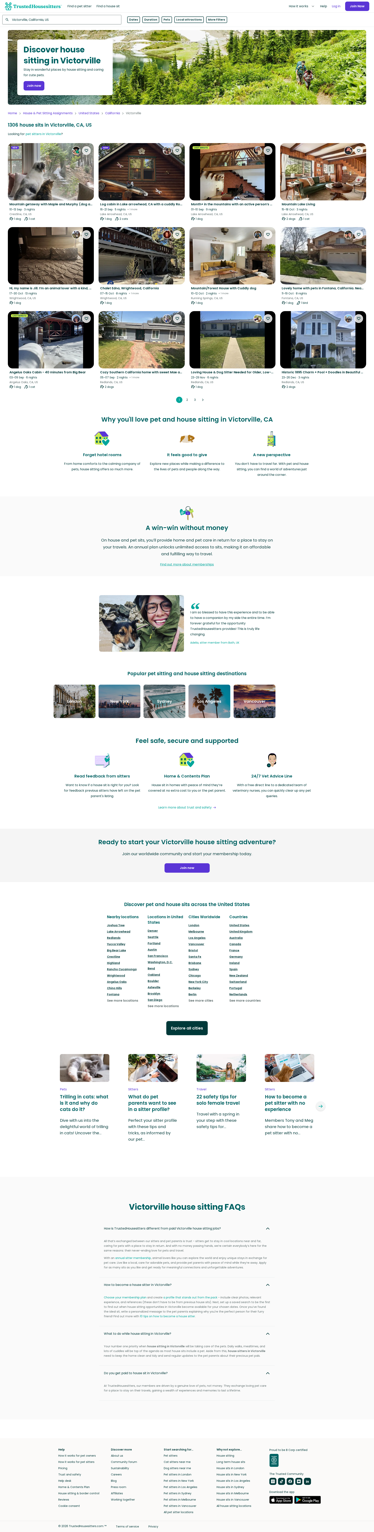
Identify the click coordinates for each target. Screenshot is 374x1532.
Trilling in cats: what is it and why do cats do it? (84, 1103)
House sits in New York (232, 1474)
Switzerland (238, 982)
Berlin (192, 994)
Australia (236, 938)
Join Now (357, 6)
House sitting (225, 1456)
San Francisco (158, 956)
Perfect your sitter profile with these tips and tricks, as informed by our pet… (152, 1130)
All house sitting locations (234, 1506)
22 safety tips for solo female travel (218, 1100)
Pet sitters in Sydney (177, 1493)
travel (201, 1089)
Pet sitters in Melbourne (180, 1500)
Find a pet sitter (79, 6)
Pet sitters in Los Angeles (180, 1487)
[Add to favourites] (86, 150)
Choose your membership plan (125, 1297)
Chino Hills (114, 988)
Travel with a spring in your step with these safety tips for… (218, 1120)
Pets (167, 20)
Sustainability (120, 1468)
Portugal (235, 988)
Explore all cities (187, 1028)
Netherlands (238, 994)
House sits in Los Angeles (233, 1481)
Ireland (234, 963)
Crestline (113, 957)
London (193, 925)
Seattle (153, 937)
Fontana (113, 994)
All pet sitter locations (178, 1512)
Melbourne (196, 932)
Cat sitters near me (177, 1462)
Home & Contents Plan (74, 1487)
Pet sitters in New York (179, 1481)
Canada (235, 944)
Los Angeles (197, 938)
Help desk (64, 1481)
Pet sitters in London (177, 1474)
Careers (116, 1474)
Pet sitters (170, 1456)
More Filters (216, 20)
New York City (198, 982)
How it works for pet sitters (76, 1462)
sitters (133, 1089)
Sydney (193, 969)
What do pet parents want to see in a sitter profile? (152, 1103)
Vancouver (196, 944)
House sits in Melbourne (233, 1493)
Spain (233, 969)
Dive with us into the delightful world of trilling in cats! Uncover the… (84, 1127)
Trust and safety (69, 1474)
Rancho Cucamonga (122, 969)
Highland (113, 963)
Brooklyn (154, 994)
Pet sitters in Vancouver (180, 1506)
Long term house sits (231, 1462)
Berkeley (194, 988)
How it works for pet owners (77, 1456)
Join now (34, 85)
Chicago (194, 975)
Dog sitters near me (177, 1468)
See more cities (200, 1000)
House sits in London (230, 1468)
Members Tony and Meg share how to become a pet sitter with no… (289, 1127)
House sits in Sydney (230, 1487)
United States (89, 113)
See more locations (122, 1000)
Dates (133, 20)
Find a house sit (108, 6)
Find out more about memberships (187, 564)
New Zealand (238, 975)
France (234, 950)
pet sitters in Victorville (43, 134)
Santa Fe (194, 957)
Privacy (153, 1526)
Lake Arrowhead (118, 932)
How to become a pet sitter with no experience (286, 1103)
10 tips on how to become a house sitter (167, 1316)
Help (323, 6)
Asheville (154, 987)
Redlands (114, 938)
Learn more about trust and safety (185, 807)
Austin (152, 950)
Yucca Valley (116, 944)
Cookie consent (69, 1506)
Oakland (154, 975)
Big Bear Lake (116, 950)
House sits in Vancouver (233, 1500)
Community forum (124, 1462)
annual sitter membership (133, 1258)
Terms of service (127, 1526)
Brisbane (194, 963)
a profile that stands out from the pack (190, 1297)
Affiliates (117, 1493)
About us (117, 1456)
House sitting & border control (78, 1493)
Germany (236, 957)
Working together (123, 1500)
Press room (118, 1487)
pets (63, 1089)
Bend (151, 968)
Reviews (63, 1500)
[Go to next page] (203, 400)
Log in (336, 6)
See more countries (245, 1000)
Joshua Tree (116, 925)
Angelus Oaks (117, 982)
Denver (153, 931)
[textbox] (61, 19)
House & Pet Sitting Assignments (48, 113)
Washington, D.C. (160, 962)
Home (12, 113)
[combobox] (61, 19)
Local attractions (189, 20)
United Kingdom (240, 932)
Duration (150, 20)
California (112, 113)
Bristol (193, 950)
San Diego (155, 1000)
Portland (154, 943)
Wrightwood (116, 975)
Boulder (153, 981)
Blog (114, 1481)
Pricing (62, 1468)
